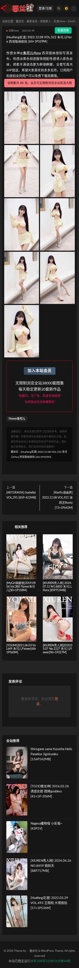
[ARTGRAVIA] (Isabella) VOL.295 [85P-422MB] (21, 495)
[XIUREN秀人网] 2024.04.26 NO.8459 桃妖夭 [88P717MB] (51, 865)
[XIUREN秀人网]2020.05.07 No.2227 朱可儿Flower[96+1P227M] (57, 649)
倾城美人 (45, 21)
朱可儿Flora (32, 53)
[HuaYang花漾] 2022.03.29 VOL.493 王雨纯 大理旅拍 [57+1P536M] (49, 903)
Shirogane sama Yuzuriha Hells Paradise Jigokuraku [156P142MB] (51, 754)
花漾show (59, 21)
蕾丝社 (20, 21)
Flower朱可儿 (17, 418)
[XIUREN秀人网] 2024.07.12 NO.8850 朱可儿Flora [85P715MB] (57, 587)
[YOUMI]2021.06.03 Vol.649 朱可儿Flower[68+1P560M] (21, 649)
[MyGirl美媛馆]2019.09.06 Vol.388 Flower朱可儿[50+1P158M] (21, 587)
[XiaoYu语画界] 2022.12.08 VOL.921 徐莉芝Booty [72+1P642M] (57, 500)
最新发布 (32, 21)
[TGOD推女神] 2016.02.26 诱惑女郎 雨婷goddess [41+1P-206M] (50, 791)
